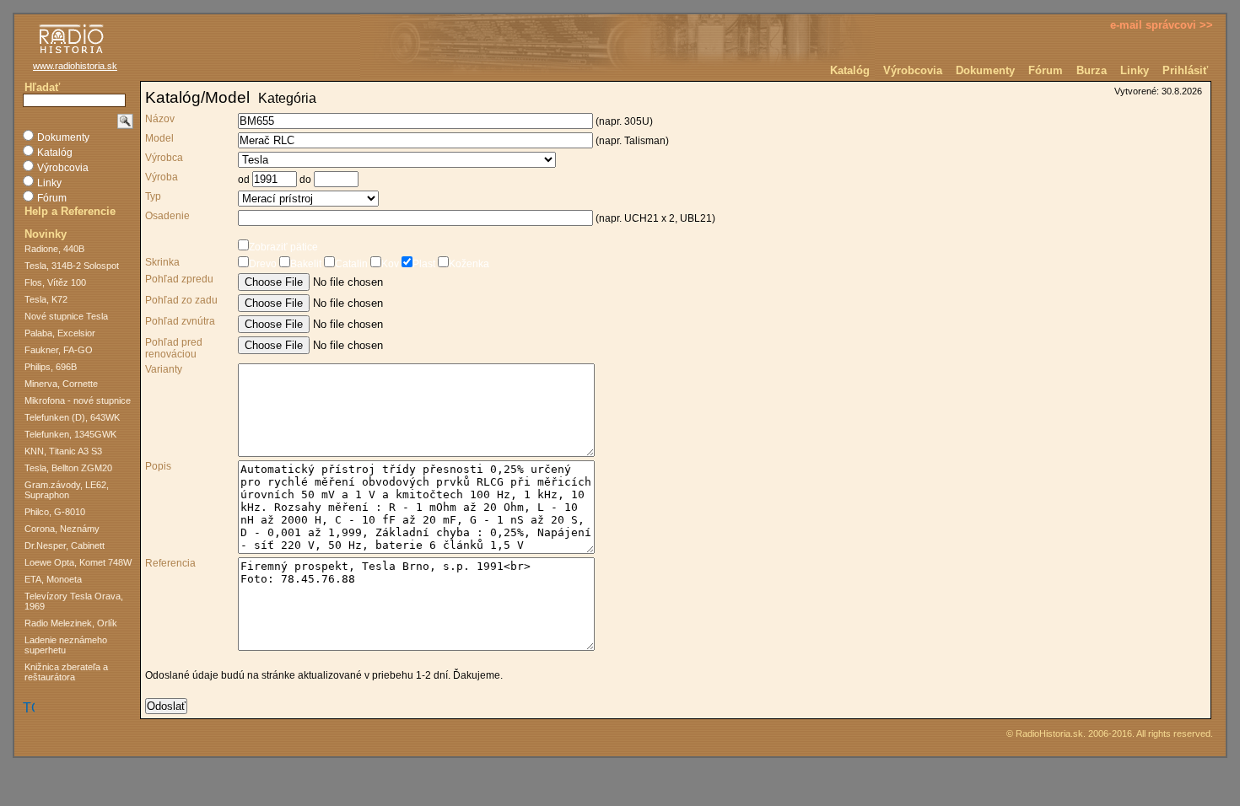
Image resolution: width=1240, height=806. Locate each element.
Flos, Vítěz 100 (55, 282)
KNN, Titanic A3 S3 (63, 451)
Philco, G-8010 (54, 512)
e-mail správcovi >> (1161, 25)
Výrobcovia (912, 70)
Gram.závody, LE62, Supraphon (66, 490)
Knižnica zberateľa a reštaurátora (66, 672)
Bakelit (305, 264)
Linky (1134, 70)
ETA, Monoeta (53, 579)
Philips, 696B (50, 367)
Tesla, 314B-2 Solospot (71, 266)
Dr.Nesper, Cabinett (64, 545)
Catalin (351, 264)
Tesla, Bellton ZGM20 (68, 468)
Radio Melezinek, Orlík (70, 623)
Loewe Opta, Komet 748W (78, 562)
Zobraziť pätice (283, 247)
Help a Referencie (70, 211)
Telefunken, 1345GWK (70, 434)
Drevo (263, 264)
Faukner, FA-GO (58, 350)
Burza (1091, 70)
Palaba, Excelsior (59, 333)
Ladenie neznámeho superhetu (65, 645)
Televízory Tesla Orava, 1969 (73, 601)
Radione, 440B (54, 249)
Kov (390, 264)
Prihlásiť (1185, 70)
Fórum (1045, 70)
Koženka (469, 264)
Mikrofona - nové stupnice (77, 400)
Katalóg (850, 70)
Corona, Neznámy (62, 529)
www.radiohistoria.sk (75, 66)
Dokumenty (985, 70)
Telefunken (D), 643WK (72, 417)
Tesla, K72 (45, 299)
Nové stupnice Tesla (66, 316)
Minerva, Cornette (61, 384)
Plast (423, 264)
